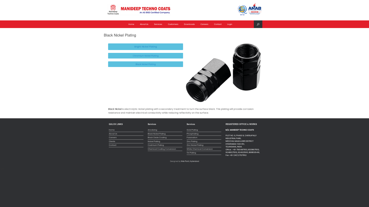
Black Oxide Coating (157, 137)
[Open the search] (258, 24)
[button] (145, 46)
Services (158, 24)
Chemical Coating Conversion (162, 149)
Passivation (192, 137)
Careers (204, 24)
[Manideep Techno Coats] (139, 10)
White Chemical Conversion (200, 149)
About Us (144, 24)
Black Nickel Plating (157, 133)
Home (131, 24)
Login (229, 24)
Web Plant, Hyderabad (190, 161)
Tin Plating (191, 152)
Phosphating (192, 133)
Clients (112, 141)
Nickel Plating (154, 141)
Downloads (189, 24)
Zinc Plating (192, 141)
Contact (218, 24)
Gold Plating (192, 130)
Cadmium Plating (156, 145)
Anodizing (152, 130)
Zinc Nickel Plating (195, 145)
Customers (173, 24)
